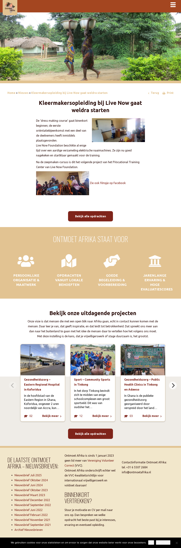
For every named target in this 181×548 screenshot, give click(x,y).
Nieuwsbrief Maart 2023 (29, 495)
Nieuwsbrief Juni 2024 (28, 485)
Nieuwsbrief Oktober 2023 (31, 490)
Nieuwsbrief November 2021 (32, 519)
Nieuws (23, 92)
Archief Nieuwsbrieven (28, 529)
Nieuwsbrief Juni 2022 (28, 510)
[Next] (173, 385)
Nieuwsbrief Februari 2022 (31, 514)
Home (11, 92)
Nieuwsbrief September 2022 (32, 505)
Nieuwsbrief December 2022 (32, 500)
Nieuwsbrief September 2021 (32, 524)
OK (151, 542)
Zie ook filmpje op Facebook (108, 183)
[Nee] (176, 543)
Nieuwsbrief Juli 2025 (28, 475)
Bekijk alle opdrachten (90, 216)
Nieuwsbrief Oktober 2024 (31, 480)
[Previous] (13, 385)
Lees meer (163, 542)
